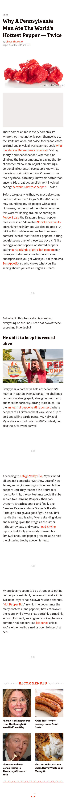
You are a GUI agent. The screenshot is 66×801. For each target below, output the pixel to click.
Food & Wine (48, 527)
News (5, 15)
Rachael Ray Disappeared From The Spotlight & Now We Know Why (16, 724)
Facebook (57, 381)
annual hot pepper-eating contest (29, 407)
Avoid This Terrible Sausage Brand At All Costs (46, 724)
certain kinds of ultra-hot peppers (33, 250)
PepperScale (11, 217)
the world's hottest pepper (28, 187)
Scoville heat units (49, 222)
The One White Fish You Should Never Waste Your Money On (49, 768)
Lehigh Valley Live (31, 476)
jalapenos (42, 623)
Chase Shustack (14, 41)
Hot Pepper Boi (13, 604)
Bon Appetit (10, 263)
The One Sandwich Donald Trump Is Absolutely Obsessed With (14, 769)
